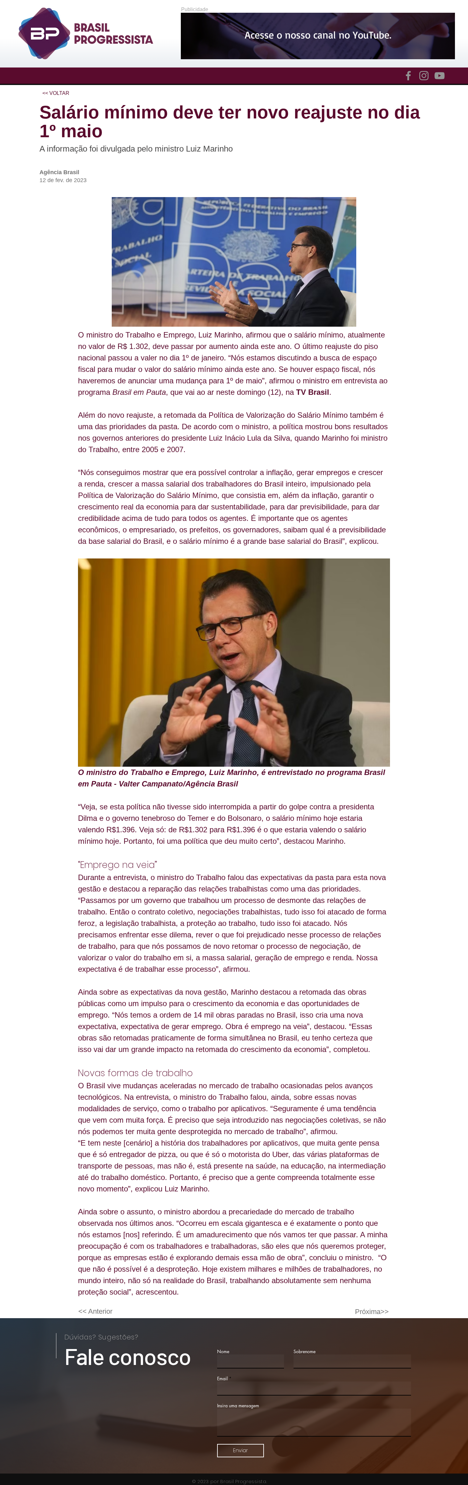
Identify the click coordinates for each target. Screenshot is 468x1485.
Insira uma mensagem (238, 1405)
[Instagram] (424, 75)
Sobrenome (305, 1351)
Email (222, 1378)
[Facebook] (408, 75)
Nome (223, 1351)
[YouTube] (439, 75)
